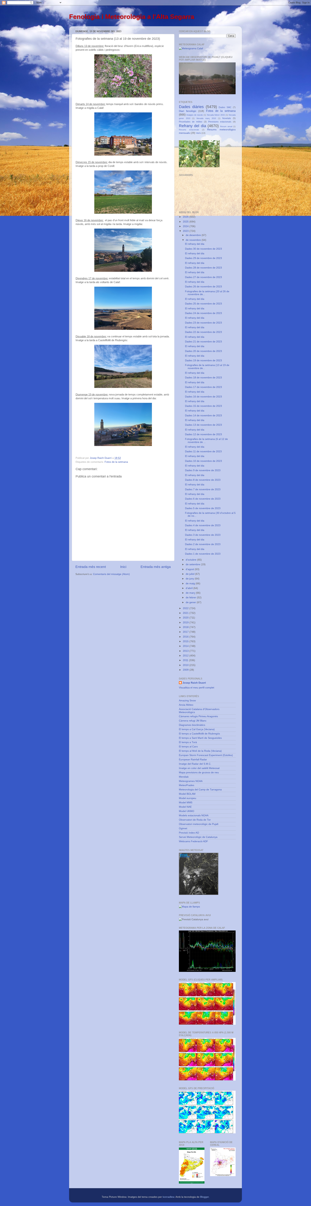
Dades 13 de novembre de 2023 (203, 425)
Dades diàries (191, 106)
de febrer (191, 597)
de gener (191, 602)
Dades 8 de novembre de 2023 (202, 480)
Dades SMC (225, 107)
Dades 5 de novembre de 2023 (202, 508)
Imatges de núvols (194, 115)
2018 (186, 627)
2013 (186, 651)
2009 (186, 669)
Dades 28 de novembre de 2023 (203, 267)
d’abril (189, 588)
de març (191, 592)
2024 (186, 226)
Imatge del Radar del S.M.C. (195, 764)
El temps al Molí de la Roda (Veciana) (200, 751)
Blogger (204, 1197)
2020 (186, 617)
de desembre (194, 235)
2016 (186, 636)
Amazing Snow (187, 700)
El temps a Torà (188, 742)
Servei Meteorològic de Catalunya (198, 837)
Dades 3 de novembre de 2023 (202, 535)
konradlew (168, 1197)
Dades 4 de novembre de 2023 (202, 525)
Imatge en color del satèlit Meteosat (199, 768)
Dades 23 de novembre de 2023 (203, 322)
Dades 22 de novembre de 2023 (203, 332)
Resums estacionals (189, 130)
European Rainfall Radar (193, 759)
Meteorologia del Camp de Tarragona (200, 789)
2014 (186, 646)
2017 (186, 632)
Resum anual (226, 126)
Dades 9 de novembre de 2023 (202, 470)
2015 (186, 641)
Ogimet (183, 828)
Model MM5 (185, 802)
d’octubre (191, 559)
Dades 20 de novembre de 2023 (203, 351)
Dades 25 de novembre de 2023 (203, 303)
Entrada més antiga (156, 567)
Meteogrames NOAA (190, 781)
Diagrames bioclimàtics (192, 725)
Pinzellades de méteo (190, 121)
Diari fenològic (187, 111)
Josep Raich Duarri (194, 682)
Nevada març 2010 (206, 118)
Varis (198, 133)
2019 (186, 622)
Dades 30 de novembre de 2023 (203, 248)
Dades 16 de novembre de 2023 (203, 396)
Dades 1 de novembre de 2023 (202, 553)
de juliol (190, 574)
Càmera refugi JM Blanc (192, 720)
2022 (186, 608)
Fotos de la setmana (116, 462)
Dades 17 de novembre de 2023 (203, 387)
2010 (186, 665)
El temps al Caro (188, 746)
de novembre (194, 240)
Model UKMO (186, 811)
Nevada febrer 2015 (216, 115)
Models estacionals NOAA (193, 815)
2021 (186, 613)
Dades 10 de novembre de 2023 (203, 461)
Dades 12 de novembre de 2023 (203, 434)
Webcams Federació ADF (193, 841)
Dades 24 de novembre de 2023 (203, 313)
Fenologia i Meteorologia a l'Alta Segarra (131, 16)
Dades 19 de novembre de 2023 (203, 360)
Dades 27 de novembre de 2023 (203, 277)
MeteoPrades (186, 785)
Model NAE (185, 806)
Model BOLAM (187, 794)
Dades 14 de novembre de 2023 (203, 415)
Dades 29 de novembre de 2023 (203, 258)
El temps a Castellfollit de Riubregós (199, 733)
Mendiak (184, 776)
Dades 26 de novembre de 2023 (203, 286)
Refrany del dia (192, 126)
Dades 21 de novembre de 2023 (203, 341)
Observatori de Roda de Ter (195, 819)
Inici (123, 567)
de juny (190, 578)
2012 (186, 655)
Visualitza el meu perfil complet (196, 687)
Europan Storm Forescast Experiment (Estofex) (206, 755)
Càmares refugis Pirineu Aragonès (198, 716)
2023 (186, 231)
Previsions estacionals (219, 121)
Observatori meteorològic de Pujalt (198, 824)
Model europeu (187, 798)
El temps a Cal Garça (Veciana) (197, 729)
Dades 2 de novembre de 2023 (202, 544)
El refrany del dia (194, 244)
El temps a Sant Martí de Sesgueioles (200, 738)
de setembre (193, 564)
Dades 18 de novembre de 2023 (203, 377)
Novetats (226, 118)
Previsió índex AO (189, 832)
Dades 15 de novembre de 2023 (203, 406)
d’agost (190, 569)
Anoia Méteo (186, 705)
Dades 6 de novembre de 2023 (202, 498)
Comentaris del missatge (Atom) (111, 574)
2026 (186, 216)
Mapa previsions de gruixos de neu (199, 772)
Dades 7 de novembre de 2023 (202, 489)
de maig (191, 583)
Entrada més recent (90, 567)
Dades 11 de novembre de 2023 (203, 451)
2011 (186, 660)
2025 (186, 221)
